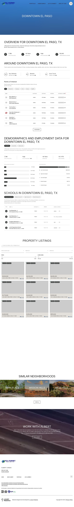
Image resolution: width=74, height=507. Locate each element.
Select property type (5, 250)
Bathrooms (28, 250)
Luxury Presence (34, 499)
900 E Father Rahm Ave (14, 103)
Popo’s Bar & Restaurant (14, 112)
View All (37, 402)
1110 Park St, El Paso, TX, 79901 (14, 217)
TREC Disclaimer (4, 485)
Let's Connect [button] (37, 437)
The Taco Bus (12, 107)
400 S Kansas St (12, 98)
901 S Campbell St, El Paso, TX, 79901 (15, 211)
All (6, 88)
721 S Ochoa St (12, 108)
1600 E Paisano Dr (13, 123)
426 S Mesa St (12, 113)
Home (2, 476)
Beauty (28, 88)
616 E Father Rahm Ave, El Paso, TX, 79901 (16, 228)
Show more (37, 129)
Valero (10, 122)
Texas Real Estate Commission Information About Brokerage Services (14, 484)
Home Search (42, 3)
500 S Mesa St (12, 118)
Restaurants (11, 88)
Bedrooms (52, 250)
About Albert (10, 476)
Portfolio (32, 3)
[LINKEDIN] (71, 476)
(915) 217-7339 (62, 3)
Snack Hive (11, 117)
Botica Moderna (12, 96)
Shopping (17, 88)
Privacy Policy (69, 499)
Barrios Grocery (12, 101)
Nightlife (33, 88)
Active (23, 88)
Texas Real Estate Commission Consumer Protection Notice (12, 482)
